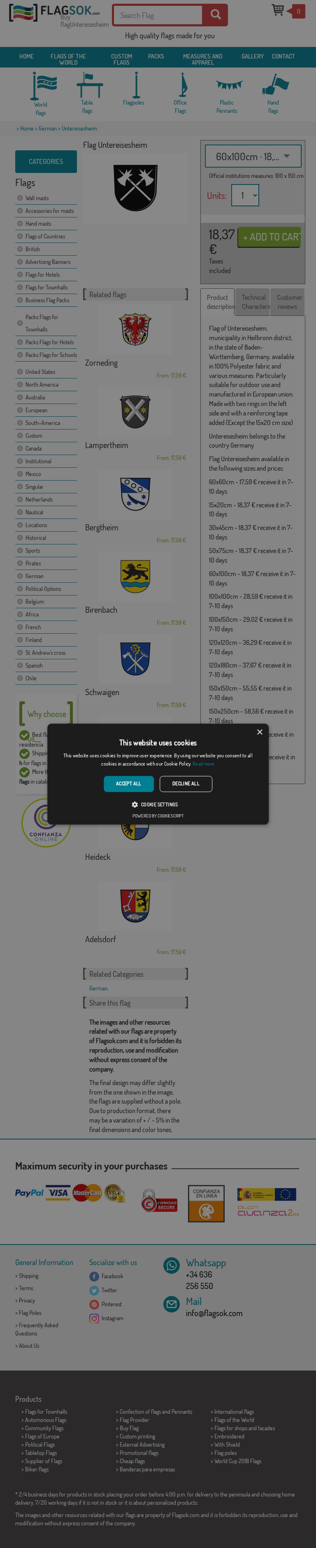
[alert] (158, 774)
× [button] (259, 732)
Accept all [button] (129, 784)
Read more (204, 764)
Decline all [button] (186, 784)
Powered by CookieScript (158, 816)
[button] (158, 804)
